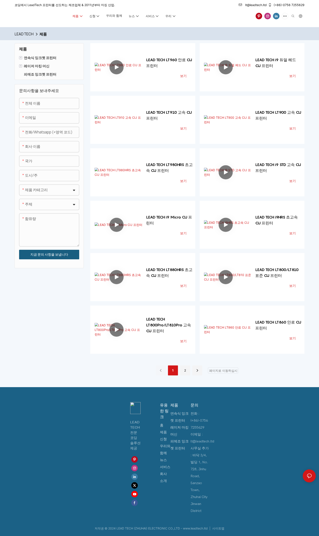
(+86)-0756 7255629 (288, 5)
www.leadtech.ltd (196, 528)
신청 (163, 439)
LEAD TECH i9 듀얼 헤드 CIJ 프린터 (275, 63)
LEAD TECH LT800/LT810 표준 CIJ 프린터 (277, 272)
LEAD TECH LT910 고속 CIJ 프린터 (169, 115)
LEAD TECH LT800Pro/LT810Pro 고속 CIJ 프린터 (168, 325)
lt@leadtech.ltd (255, 5)
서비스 (165, 467)
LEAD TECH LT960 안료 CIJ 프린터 (169, 63)
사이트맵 (217, 528)
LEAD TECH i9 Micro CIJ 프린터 (169, 220)
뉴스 (163, 460)
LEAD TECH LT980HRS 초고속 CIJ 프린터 (169, 167)
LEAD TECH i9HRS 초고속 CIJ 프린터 (276, 220)
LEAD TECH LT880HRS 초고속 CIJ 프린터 (169, 272)
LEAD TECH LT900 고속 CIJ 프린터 (278, 115)
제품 (43, 33)
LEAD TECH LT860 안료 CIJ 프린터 (278, 325)
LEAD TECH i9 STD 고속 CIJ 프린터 (278, 167)
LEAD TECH (24, 33)
